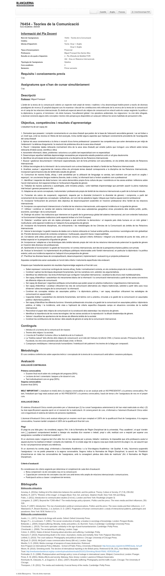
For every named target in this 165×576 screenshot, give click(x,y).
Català (93, 12)
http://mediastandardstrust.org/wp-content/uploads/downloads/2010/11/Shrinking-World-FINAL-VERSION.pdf (72, 551)
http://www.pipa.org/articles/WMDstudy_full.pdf (122, 546)
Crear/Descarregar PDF (141, 12)
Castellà (103, 12)
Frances (122, 12)
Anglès (112, 12)
